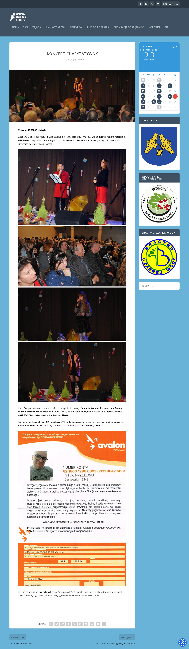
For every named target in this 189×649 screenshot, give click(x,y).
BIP (166, 27)
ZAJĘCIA (36, 27)
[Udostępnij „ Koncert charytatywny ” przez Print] (104, 624)
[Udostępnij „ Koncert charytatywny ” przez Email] (98, 624)
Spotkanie (79, 59)
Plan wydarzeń (55, 27)
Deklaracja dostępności (129, 27)
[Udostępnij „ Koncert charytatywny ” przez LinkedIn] (80, 624)
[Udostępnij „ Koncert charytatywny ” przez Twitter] (57, 624)
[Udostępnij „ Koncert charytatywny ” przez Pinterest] (74, 624)
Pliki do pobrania (98, 27)
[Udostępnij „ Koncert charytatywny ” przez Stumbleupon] (92, 624)
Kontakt (154, 27)
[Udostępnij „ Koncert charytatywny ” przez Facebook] (51, 624)
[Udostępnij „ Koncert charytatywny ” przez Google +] (63, 624)
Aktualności (20, 27)
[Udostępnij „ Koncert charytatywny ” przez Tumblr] (68, 624)
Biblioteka (76, 27)
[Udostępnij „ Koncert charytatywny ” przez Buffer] (86, 624)
